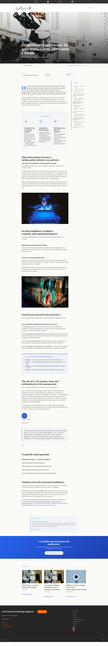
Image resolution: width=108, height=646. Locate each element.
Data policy (4, 622)
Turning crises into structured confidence (79, 127)
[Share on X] (80, 65)
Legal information (5, 624)
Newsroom (75, 623)
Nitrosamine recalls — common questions (78, 124)
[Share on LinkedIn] (77, 65)
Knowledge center (76, 621)
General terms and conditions (8, 626)
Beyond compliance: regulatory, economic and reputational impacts (78, 102)
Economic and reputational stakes (79, 109)
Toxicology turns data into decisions (79, 92)
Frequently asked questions (78, 121)
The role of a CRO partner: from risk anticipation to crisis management (79, 118)
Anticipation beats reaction (79, 89)
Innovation (75, 617)
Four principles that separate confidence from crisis (79, 115)
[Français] (89, 630)
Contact (74, 625)
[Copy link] (85, 65)
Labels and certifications (78, 619)
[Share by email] (82, 65)
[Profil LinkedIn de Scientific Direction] (23, 445)
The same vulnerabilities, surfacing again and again (79, 99)
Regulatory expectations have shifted (78, 106)
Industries (75, 615)
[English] (89, 628)
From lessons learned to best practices (79, 112)
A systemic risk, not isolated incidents (79, 87)
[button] (92, 7)
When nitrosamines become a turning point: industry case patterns (79, 95)
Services (74, 613)
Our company (75, 611)
